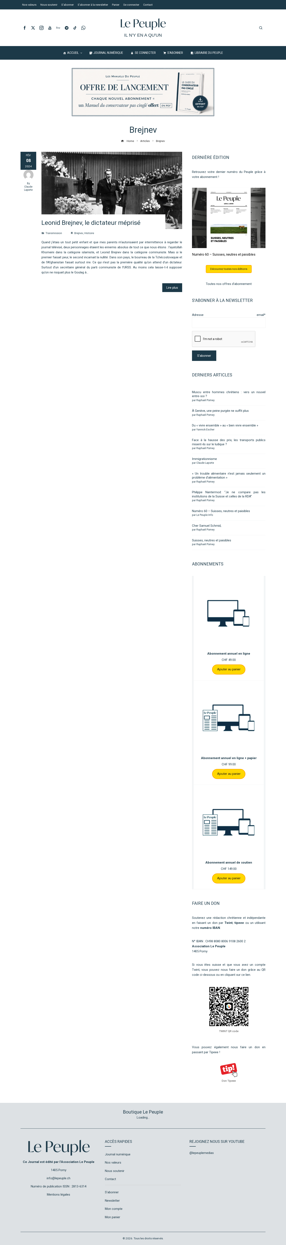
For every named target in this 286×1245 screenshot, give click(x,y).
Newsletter (112, 1201)
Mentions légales (58, 1194)
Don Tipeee (229, 1080)
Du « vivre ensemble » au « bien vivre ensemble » (225, 425)
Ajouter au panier (229, 669)
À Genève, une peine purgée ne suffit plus (220, 411)
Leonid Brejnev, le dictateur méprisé (90, 222)
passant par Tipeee (205, 1052)
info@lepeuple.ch (58, 1178)
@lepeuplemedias (201, 1153)
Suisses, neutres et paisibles (211, 540)
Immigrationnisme (204, 459)
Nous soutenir (114, 1171)
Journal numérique (117, 1154)
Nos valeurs (113, 1162)
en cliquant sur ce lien (235, 975)
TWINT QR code (228, 1031)
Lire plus (172, 288)
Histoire (89, 233)
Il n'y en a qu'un (143, 35)
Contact (110, 1179)
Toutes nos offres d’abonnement (229, 284)
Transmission (53, 233)
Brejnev (78, 233)
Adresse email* (228, 315)
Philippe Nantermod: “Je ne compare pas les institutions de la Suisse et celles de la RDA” (228, 494)
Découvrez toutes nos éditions (228, 268)
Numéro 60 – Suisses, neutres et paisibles (223, 254)
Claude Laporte (28, 188)
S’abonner (112, 1192)
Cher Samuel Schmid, (206, 526)
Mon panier (112, 1217)
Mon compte (113, 1209)
